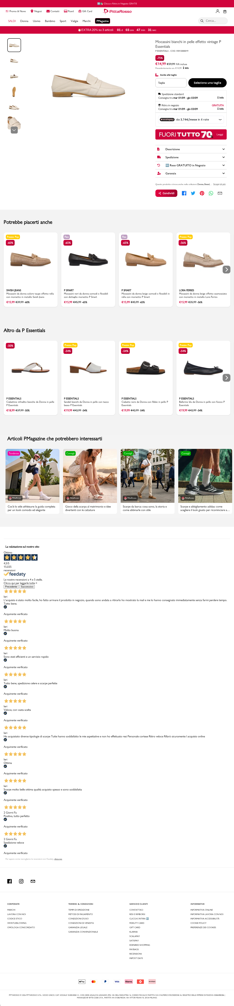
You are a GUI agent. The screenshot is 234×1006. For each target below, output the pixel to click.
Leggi (220, 134)
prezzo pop (13, 236)
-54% (68, 351)
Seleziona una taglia (207, 82)
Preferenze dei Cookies (203, 927)
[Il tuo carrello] (225, 12)
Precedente (11, 586)
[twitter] (193, 193)
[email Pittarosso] (33, 881)
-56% (183, 242)
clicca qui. (58, 859)
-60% (10, 242)
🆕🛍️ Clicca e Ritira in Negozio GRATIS (117, 3)
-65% (68, 242)
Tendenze (14, 453)
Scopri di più (219, 184)
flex (67, 236)
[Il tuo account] (217, 11)
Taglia (161, 82)
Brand (207, 184)
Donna (200, 184)
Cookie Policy (198, 923)
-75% (160, 58)
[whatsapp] (211, 193)
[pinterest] (202, 193)
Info (187, 68)
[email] (220, 193)
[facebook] (184, 193)
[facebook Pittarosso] (9, 881)
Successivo (27, 586)
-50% (10, 345)
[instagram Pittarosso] (21, 881)
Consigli (70, 453)
